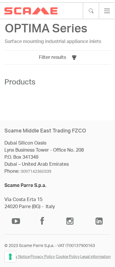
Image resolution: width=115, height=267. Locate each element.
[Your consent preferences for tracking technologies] (10, 256)
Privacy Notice (17, 257)
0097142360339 (36, 172)
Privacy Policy (42, 257)
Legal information (95, 257)
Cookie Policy (68, 257)
